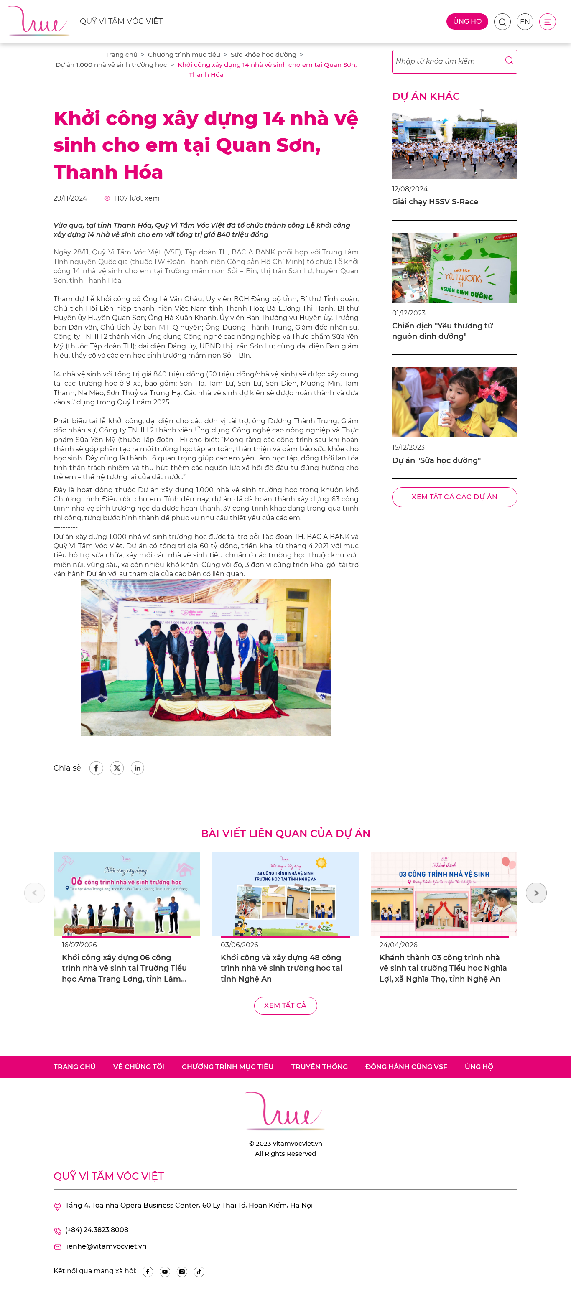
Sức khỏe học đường (263, 54)
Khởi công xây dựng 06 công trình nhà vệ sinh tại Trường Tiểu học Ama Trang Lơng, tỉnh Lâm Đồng (124, 968)
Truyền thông (319, 1067)
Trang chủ (121, 54)
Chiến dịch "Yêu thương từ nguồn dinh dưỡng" (442, 331)
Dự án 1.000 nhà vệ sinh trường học (111, 65)
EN (525, 22)
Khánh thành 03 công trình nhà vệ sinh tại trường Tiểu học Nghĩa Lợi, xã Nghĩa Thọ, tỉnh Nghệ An (443, 968)
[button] (536, 893)
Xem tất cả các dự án (455, 497)
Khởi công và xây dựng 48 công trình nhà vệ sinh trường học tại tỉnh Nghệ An (281, 968)
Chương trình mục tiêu (184, 54)
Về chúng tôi (138, 1067)
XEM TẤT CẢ (285, 1006)
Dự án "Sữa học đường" (436, 460)
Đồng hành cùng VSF (406, 1067)
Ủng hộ (467, 21)
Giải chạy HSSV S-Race (435, 201)
